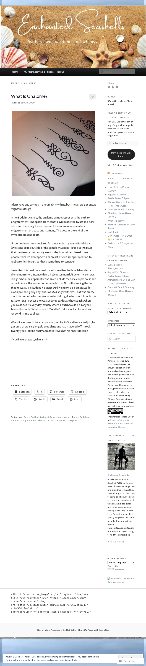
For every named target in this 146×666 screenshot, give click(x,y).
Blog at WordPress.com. (49, 630)
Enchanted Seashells (118, 475)
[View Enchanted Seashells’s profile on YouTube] (117, 87)
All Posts (25, 417)
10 (92, 96)
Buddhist (15, 420)
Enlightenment (28, 420)
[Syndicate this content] (109, 174)
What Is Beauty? (116, 220)
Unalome (60, 420)
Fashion (34, 417)
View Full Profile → (117, 541)
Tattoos (50, 420)
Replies (72, 420)
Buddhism (85, 417)
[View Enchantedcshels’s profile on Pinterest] (112, 87)
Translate (119, 569)
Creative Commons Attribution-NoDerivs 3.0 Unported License (120, 423)
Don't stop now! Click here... (121, 154)
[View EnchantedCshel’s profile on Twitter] (109, 87)
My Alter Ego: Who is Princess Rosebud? (45, 71)
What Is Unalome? (29, 96)
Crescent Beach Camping (121, 209)
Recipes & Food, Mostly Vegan (55, 417)
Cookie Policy (71, 660)
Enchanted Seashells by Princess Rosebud (121, 178)
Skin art (41, 420)
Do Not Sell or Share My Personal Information (86, 630)
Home (15, 71)
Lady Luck (113, 232)
